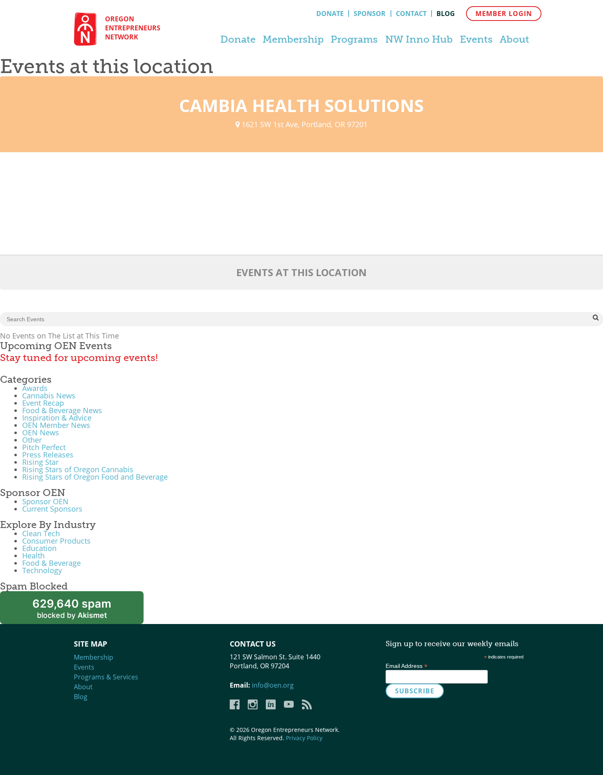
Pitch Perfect (44, 447)
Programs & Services (106, 676)
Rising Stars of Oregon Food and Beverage (95, 477)
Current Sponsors (52, 509)
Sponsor (370, 13)
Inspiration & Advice (56, 418)
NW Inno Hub (419, 39)
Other (32, 440)
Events (476, 39)
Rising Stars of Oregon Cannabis (77, 469)
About (514, 39)
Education (39, 548)
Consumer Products (56, 541)
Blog (445, 13)
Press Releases (47, 455)
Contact (411, 13)
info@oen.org (273, 685)
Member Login (503, 13)
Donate (330, 13)
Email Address (406, 666)
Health (33, 555)
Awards (35, 388)
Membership (293, 39)
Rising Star (40, 462)
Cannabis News (48, 395)
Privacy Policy (304, 738)
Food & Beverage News (62, 410)
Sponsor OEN (45, 501)
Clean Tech (41, 533)
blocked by (71, 608)
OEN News (40, 432)
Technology (42, 570)
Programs (354, 39)
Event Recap (43, 403)
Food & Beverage (51, 563)
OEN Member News (56, 425)
